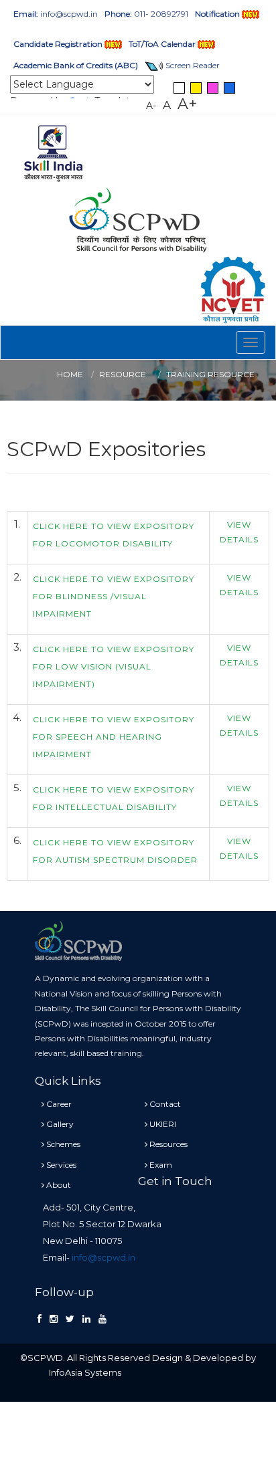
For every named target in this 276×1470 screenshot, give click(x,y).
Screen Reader (191, 65)
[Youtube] (102, 1319)
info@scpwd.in (55, 14)
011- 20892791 (146, 14)
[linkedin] (86, 1319)
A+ (187, 103)
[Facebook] (39, 1319)
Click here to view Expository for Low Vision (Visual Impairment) (113, 666)
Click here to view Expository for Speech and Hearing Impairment (113, 736)
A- (151, 106)
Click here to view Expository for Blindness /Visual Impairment (113, 596)
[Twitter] (70, 1319)
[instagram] (53, 1319)
